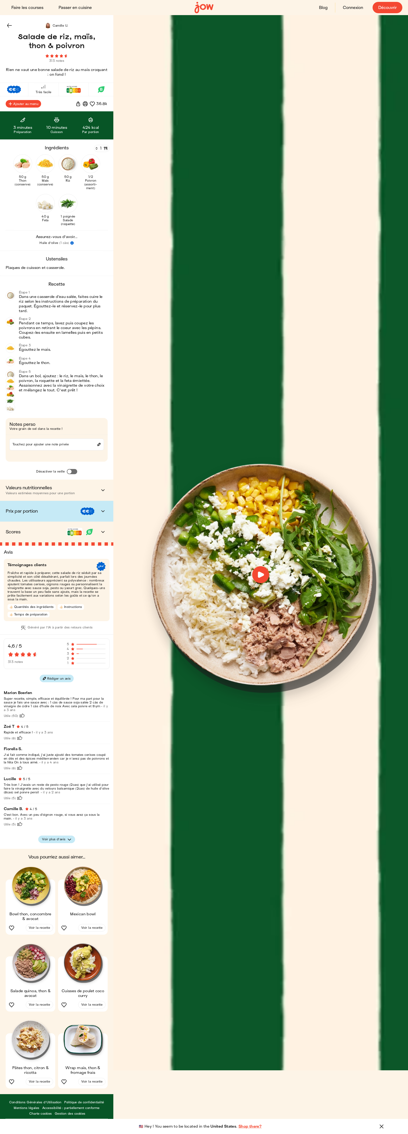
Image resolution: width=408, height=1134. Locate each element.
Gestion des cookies (70, 1113)
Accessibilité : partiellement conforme (71, 1108)
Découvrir (387, 7)
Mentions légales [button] (26, 1108)
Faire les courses (27, 7)
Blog (323, 7)
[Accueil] (204, 7)
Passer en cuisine (75, 7)
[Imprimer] (85, 103)
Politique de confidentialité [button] (84, 1102)
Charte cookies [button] (40, 1113)
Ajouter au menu (25, 104)
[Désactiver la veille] (72, 471)
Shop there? (250, 1126)
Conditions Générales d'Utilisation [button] (35, 1102)
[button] (9, 25)
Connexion (353, 7)
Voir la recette (39, 927)
